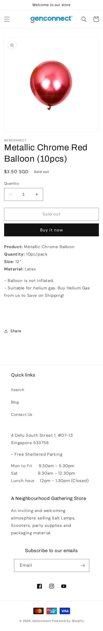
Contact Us (21, 414)
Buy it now (51, 230)
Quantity (11, 183)
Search (17, 389)
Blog (15, 402)
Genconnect (41, 621)
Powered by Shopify (68, 621)
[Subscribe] (83, 565)
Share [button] (15, 330)
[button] (7, 19)
